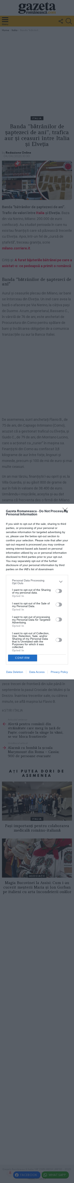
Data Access (37, 672)
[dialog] (37, 591)
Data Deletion (14, 672)
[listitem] (37, 582)
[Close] (66, 511)
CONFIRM (22, 657)
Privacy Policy (59, 672)
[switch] (59, 591)
